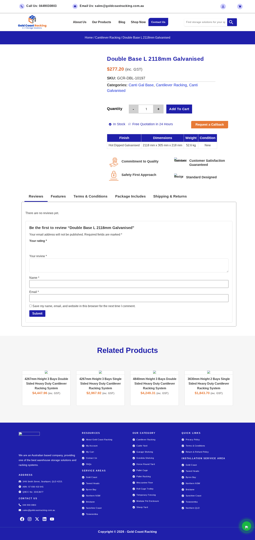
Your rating (38, 240)
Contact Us (158, 21)
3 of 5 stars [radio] (42, 247)
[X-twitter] (37, 519)
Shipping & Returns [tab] (170, 196)
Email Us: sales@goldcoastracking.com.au (112, 5)
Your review (38, 256)
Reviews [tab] (36, 196)
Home (89, 37)
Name (34, 277)
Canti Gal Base (141, 85)
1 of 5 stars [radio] (31, 247)
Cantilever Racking (107, 37)
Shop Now (138, 22)
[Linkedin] (44, 519)
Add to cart (179, 109)
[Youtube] (52, 519)
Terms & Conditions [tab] (91, 196)
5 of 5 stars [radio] (52, 247)
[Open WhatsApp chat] (246, 526)
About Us (79, 22)
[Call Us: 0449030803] (21, 6)
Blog (122, 22)
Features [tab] (58, 196)
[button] (102, 22)
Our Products (101, 22)
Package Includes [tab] (130, 196)
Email (34, 291)
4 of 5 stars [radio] (47, 247)
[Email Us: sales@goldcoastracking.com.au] (75, 6)
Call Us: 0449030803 (41, 5)
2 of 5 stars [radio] (37, 247)
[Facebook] (22, 519)
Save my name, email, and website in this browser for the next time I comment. (83, 306)
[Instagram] (29, 519)
